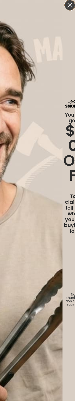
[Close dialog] (70, 5)
